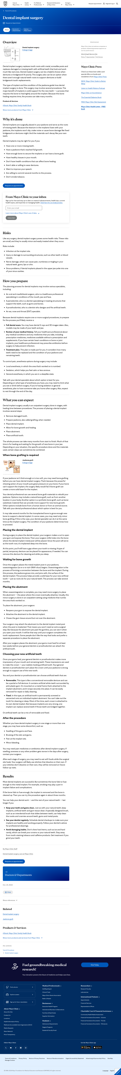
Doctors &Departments (16, 29)
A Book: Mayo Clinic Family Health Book (17, 105)
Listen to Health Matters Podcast (93, 88)
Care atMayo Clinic (27, 29)
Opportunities (90, 57)
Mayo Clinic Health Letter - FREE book (93, 107)
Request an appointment (14, 185)
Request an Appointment (13, 23)
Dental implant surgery (23, 17)
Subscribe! (11, 218)
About (7, 30)
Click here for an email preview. (51, 203)
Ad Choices (99, 57)
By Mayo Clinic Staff (10, 849)
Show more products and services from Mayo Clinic (21, 938)
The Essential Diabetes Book (91, 97)
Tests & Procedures (10, 11)
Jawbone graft (8, 919)
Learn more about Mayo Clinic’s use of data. (21, 213)
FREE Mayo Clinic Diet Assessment (93, 102)
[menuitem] (6, 30)
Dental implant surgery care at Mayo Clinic (18, 854)
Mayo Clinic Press (100, 77)
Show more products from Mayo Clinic (17, 110)
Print (9, 892)
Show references (9, 900)
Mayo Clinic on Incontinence (91, 93)
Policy (83, 57)
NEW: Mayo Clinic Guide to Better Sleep (93, 82)
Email (8, 211)
